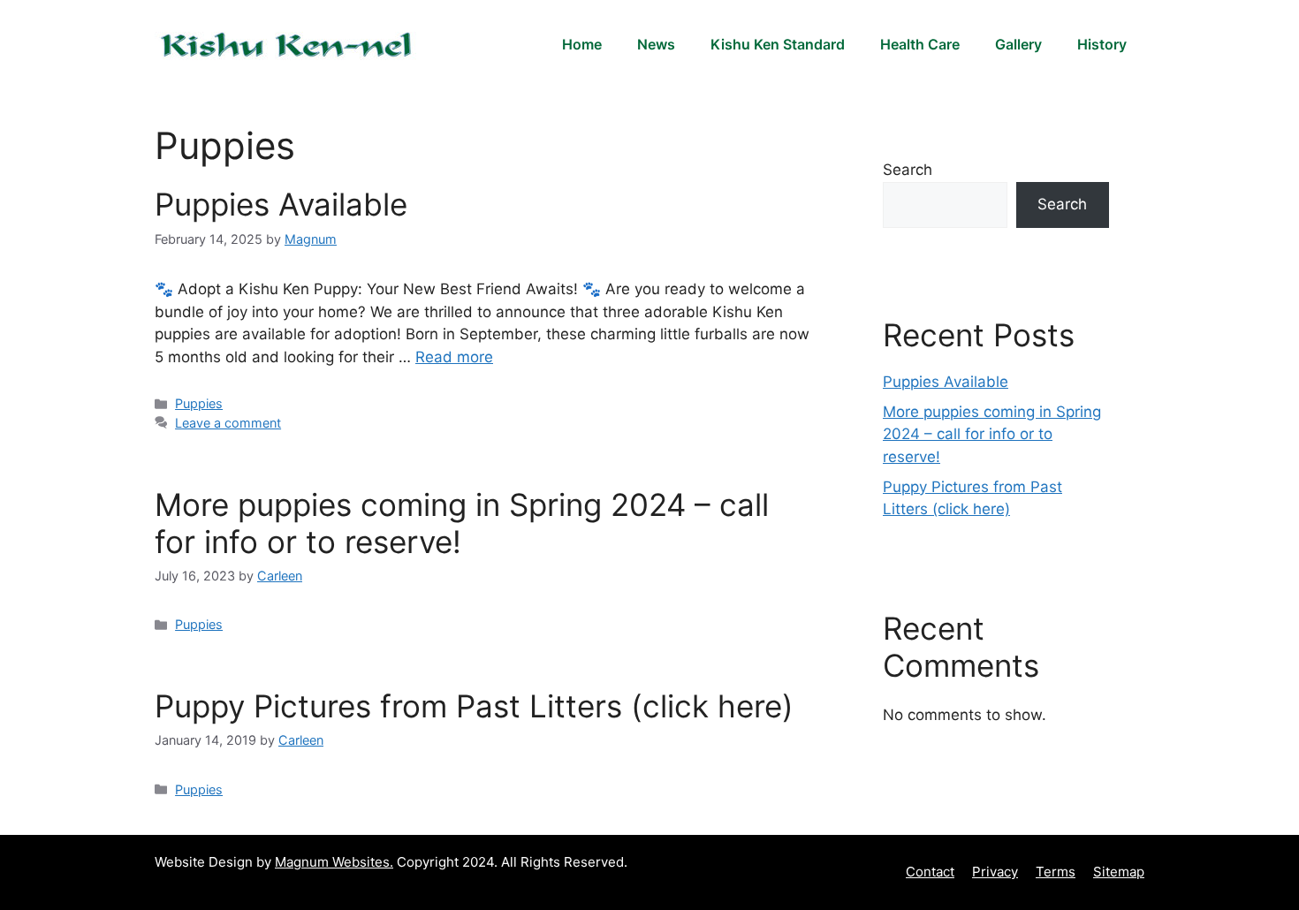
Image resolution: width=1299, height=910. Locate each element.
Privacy (995, 871)
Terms (1055, 871)
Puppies (199, 403)
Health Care (920, 44)
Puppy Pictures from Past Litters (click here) (474, 705)
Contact (930, 871)
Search (907, 169)
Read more (454, 357)
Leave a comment (228, 422)
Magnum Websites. (334, 861)
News (656, 44)
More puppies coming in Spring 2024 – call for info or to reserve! (992, 434)
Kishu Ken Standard (777, 44)
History (1102, 44)
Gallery (1018, 44)
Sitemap (1118, 871)
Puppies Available (281, 204)
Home (582, 44)
